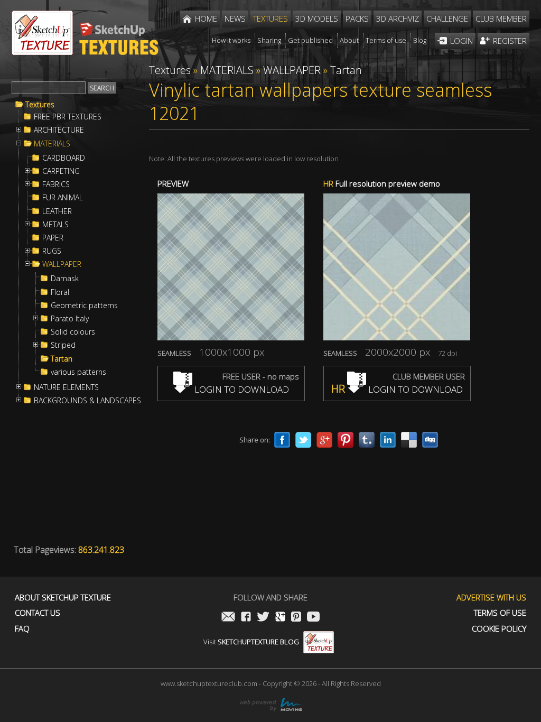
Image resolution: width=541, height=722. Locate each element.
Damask (65, 278)
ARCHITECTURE (59, 130)
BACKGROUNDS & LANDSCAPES (87, 400)
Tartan (61, 359)
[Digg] (430, 440)
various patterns (78, 372)
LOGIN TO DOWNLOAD (240, 389)
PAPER (52, 238)
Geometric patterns (84, 305)
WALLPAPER (61, 264)
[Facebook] (282, 440)
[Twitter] (303, 440)
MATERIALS (52, 144)
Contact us (37, 613)
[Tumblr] (367, 440)
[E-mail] (228, 618)
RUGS (51, 251)
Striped (63, 345)
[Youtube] (313, 618)
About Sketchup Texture (63, 598)
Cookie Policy (499, 629)
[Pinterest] (345, 440)
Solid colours (73, 332)
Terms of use (500, 613)
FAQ (22, 629)
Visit (251, 641)
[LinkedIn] (388, 440)
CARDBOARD (63, 158)
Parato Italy (70, 318)
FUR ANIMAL (62, 197)
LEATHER (57, 211)
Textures (39, 104)
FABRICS (56, 184)
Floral (60, 292)
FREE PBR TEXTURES (67, 117)
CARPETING (61, 171)
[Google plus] (324, 440)
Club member (501, 18)
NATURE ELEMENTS (66, 387)
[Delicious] (409, 440)
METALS (55, 224)
